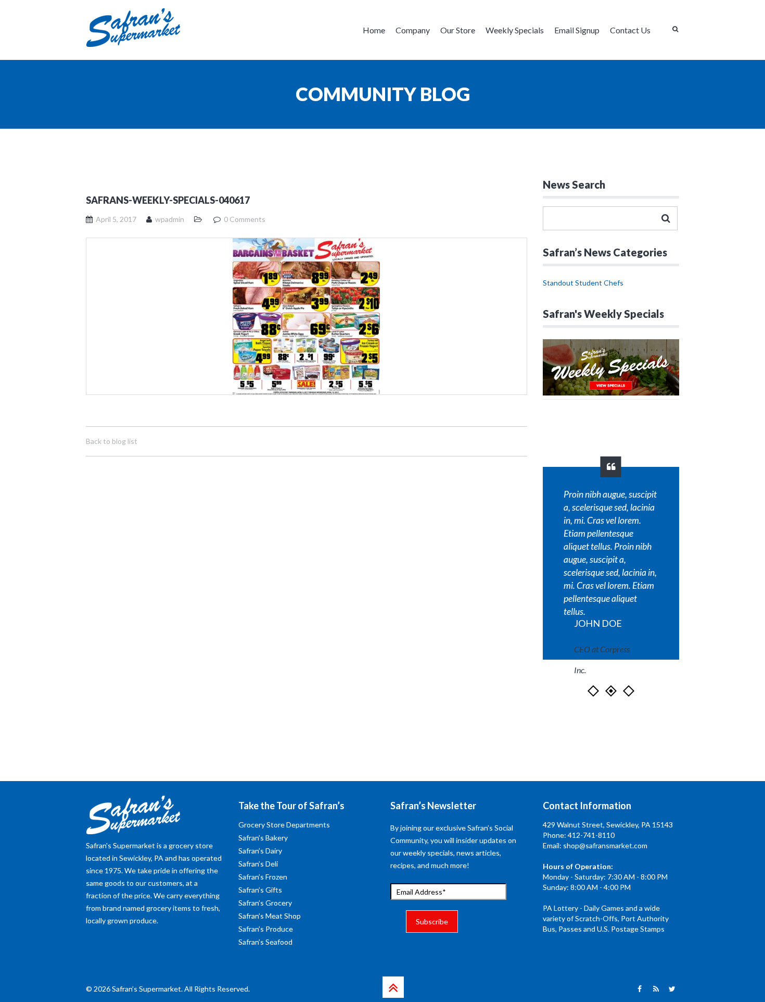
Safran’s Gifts (260, 889)
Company (413, 30)
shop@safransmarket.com (605, 845)
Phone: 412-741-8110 (579, 835)
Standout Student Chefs (583, 282)
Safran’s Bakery (263, 837)
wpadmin (169, 219)
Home (374, 30)
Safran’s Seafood (265, 941)
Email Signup (577, 30)
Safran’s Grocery (265, 902)
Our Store (457, 30)
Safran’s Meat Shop (269, 915)
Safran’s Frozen (262, 876)
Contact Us (630, 30)
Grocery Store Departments (284, 824)
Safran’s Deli (258, 863)
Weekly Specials (515, 30)
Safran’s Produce (265, 928)
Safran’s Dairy (260, 850)
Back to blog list (111, 441)
